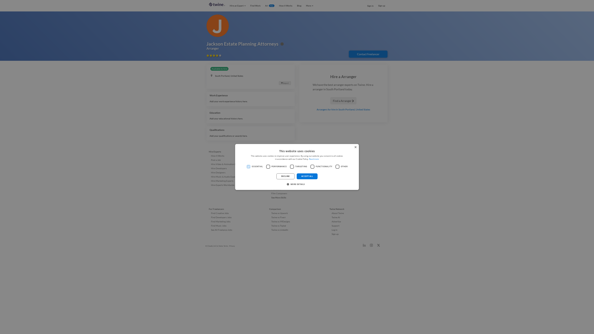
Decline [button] (285, 176)
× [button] (355, 147)
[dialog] (297, 167)
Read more (314, 159)
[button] (297, 184)
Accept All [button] (307, 176)
